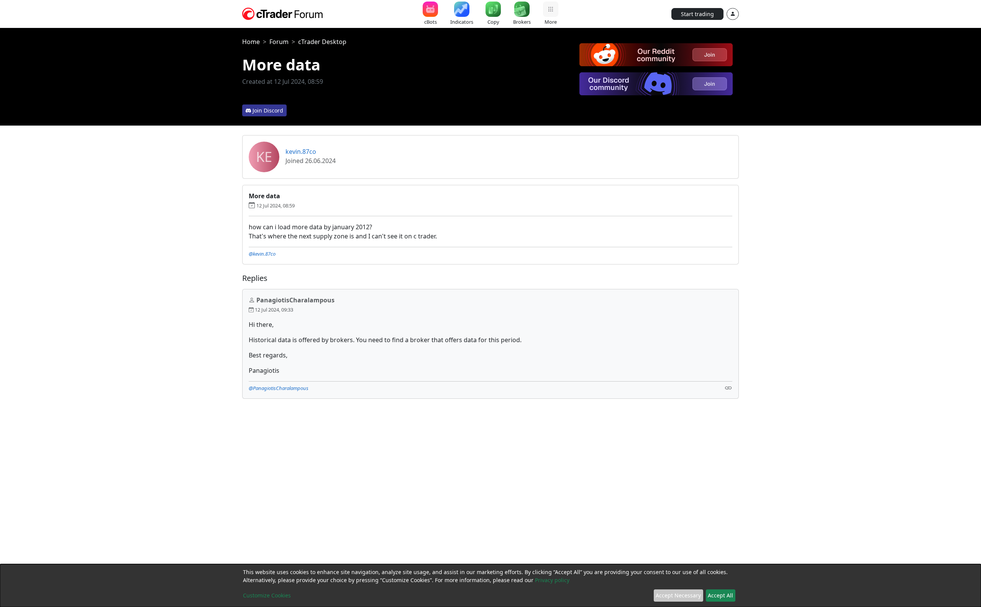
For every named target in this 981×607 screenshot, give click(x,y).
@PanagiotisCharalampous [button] (278, 388)
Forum (279, 42)
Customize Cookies (267, 595)
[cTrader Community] (282, 13)
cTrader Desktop (322, 42)
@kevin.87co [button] (262, 253)
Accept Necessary (678, 595)
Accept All (720, 595)
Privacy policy (552, 580)
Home (251, 42)
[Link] (728, 387)
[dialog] (490, 585)
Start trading (697, 14)
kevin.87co (300, 151)
